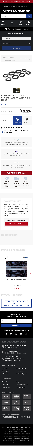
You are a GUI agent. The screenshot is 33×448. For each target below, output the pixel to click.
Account (29, 24)
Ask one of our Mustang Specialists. (16, 6)
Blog (17, 381)
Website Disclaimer (21, 387)
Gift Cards (5, 373)
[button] (27, 120)
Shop (12, 25)
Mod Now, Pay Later (21, 373)
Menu (3, 24)
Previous (2, 272)
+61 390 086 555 (19, 358)
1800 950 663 (15, 356)
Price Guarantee (20, 371)
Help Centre (5, 384)
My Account (5, 368)
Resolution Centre (21, 368)
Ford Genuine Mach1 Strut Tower (16, 279)
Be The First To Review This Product (16, 303)
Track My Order (6, 371)
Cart (21, 24)
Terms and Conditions (22, 384)
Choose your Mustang (16, 34)
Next (31, 272)
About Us (4, 381)
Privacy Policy (6, 387)
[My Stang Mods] (16, 11)
